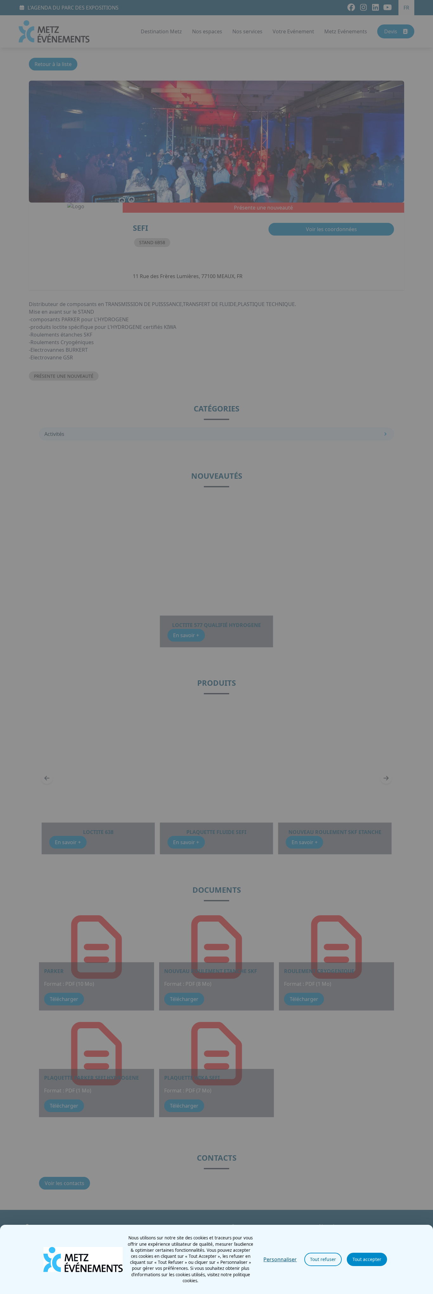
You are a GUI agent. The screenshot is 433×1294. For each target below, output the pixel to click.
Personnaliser (280, 1259)
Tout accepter (366, 1259)
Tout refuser (323, 1259)
